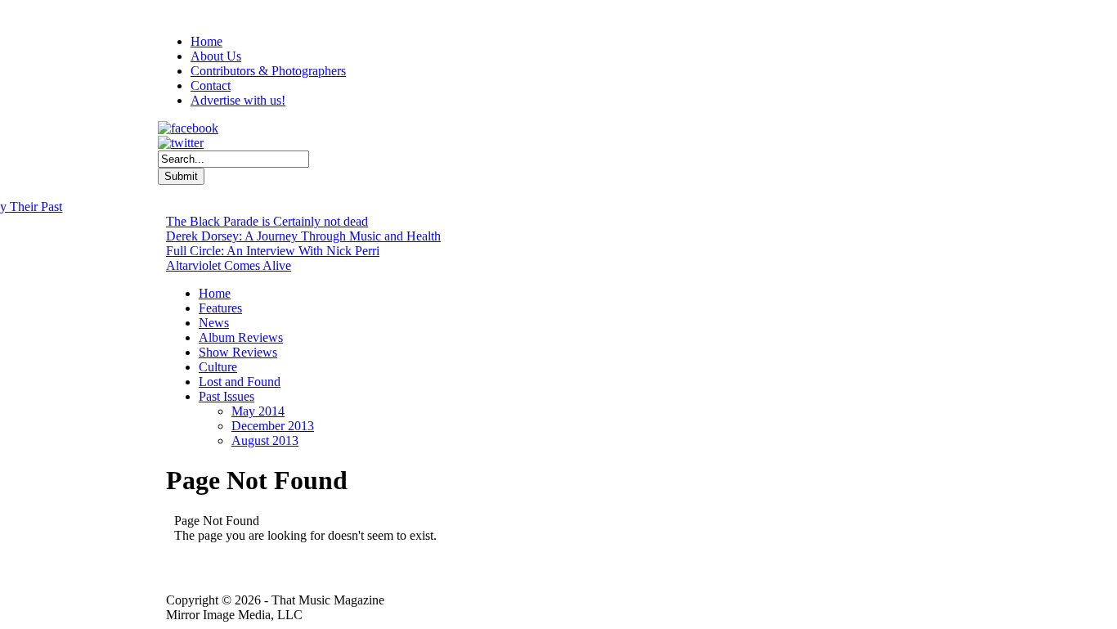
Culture (218, 367)
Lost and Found (239, 382)
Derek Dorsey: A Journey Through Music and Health (303, 236)
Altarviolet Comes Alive (228, 265)
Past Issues (226, 396)
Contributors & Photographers (268, 71)
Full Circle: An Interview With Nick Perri (272, 251)
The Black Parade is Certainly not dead (267, 221)
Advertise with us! (238, 100)
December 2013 (272, 426)
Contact (211, 85)
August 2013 (264, 440)
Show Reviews (238, 352)
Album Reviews (241, 337)
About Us (216, 56)
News (214, 323)
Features (220, 308)
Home (206, 41)
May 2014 (258, 411)
